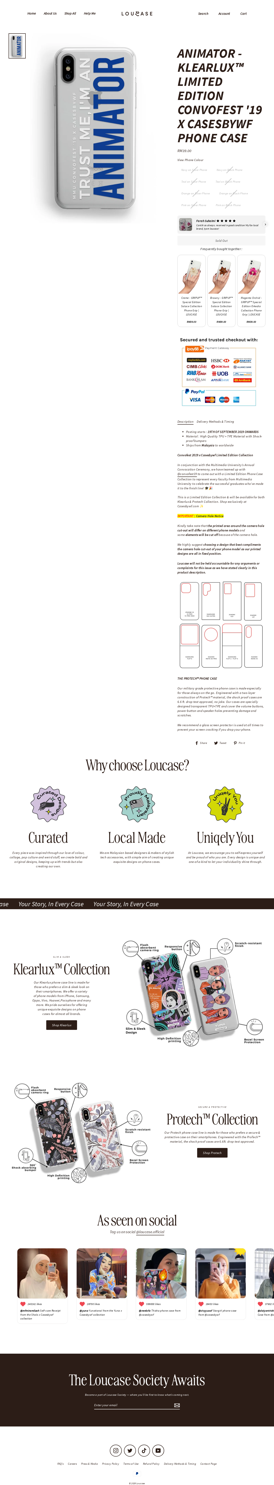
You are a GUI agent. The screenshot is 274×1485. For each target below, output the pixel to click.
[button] (177, 224)
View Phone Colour (190, 160)
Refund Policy (151, 1464)
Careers (72, 1464)
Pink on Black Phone (228, 205)
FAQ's (60, 1464)
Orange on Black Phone (233, 193)
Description (185, 421)
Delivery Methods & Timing (215, 421)
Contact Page (208, 1464)
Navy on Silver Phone (194, 170)
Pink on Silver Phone (193, 205)
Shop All (70, 13)
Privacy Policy (110, 1464)
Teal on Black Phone (228, 181)
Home (31, 13)
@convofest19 (187, 474)
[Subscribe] (176, 1405)
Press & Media (89, 1464)
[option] (94, 128)
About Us (50, 13)
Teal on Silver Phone (193, 181)
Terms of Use (131, 1464)
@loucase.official (150, 1231)
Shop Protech (212, 1153)
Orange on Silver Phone (195, 193)
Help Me (90, 13)
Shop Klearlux (61, 1025)
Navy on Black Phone (230, 170)
